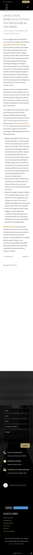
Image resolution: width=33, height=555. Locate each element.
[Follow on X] (12, 549)
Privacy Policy (6, 525)
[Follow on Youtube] (18, 549)
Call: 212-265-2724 (14, 452)
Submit (25, 445)
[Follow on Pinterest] (20, 549)
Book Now (25, 2)
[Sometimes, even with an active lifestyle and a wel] (23, 501)
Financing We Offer (8, 523)
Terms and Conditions (8, 531)
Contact (15, 543)
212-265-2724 (8, 1)
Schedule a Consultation (18, 470)
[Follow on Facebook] (9, 549)
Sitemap (22, 543)
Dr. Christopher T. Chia (11, 31)
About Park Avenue (8, 517)
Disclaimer (6, 528)
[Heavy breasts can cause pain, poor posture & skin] (23, 493)
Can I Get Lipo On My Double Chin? (16, 354)
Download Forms (7, 520)
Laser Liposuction (18, 327)
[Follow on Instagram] (15, 549)
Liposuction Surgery (14, 33)
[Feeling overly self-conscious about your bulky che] (9, 493)
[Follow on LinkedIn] (23, 549)
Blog (18, 543)
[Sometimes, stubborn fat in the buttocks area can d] (9, 501)
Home (10, 543)
